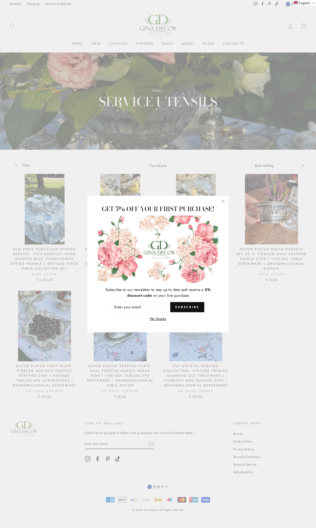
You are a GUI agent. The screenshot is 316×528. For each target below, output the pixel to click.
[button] (304, 3)
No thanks (158, 318)
